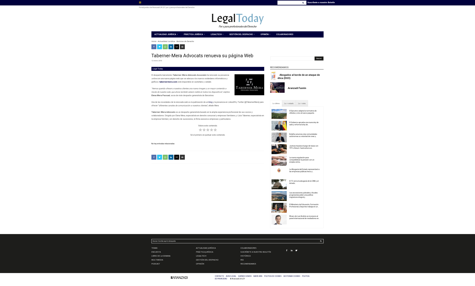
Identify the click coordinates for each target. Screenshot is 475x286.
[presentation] (276, 103)
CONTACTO (219, 276)
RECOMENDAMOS (248, 263)
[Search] (303, 3)
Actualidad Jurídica (166, 41)
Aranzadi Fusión (297, 88)
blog (210, 102)
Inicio (153, 41)
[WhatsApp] (165, 46)
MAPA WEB (257, 276)
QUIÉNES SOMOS (245, 276)
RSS (242, 259)
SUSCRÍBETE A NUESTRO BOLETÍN (255, 252)
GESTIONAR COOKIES (291, 276)
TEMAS (154, 248)
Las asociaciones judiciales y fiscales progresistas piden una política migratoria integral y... (303, 195)
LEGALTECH (201, 256)
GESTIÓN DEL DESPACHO (207, 259)
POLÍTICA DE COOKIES (273, 276)
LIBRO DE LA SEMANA (160, 256)
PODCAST (155, 263)
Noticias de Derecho (185, 41)
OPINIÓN (200, 263)
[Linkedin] (170, 46)
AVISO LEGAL (231, 276)
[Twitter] (159, 46)
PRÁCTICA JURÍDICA (204, 252)
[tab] (276, 103)
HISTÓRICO (245, 256)
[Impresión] (182, 46)
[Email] (176, 46)
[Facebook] (153, 46)
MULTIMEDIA (157, 259)
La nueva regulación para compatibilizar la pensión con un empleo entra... (301, 160)
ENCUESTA (156, 252)
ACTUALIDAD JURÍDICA (206, 248)
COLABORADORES (248, 248)
